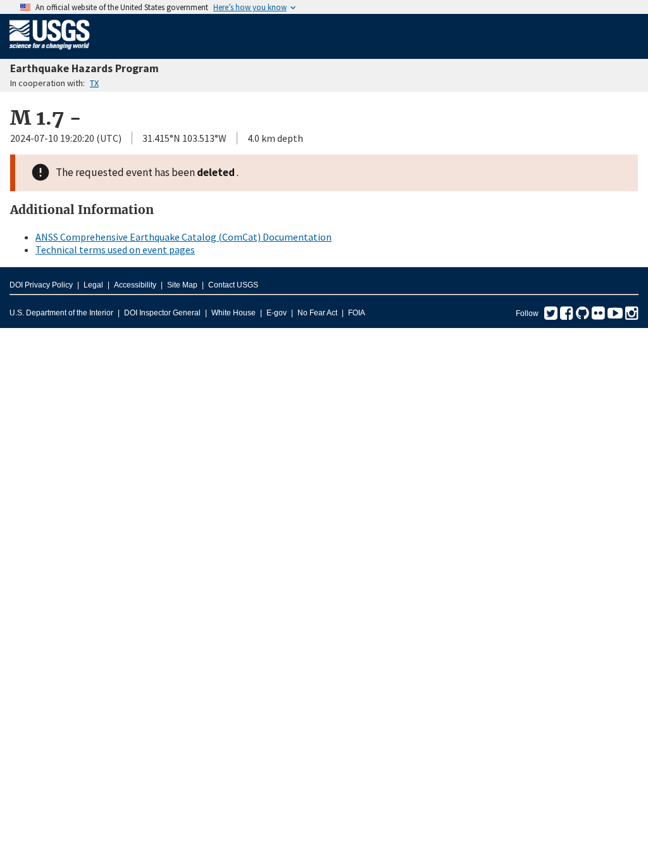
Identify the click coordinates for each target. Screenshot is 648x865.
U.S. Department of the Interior (61, 312)
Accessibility (135, 285)
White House (233, 312)
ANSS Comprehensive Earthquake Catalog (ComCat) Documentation (183, 236)
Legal (93, 285)
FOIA (356, 312)
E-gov (276, 312)
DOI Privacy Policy (41, 285)
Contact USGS (233, 285)
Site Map (182, 285)
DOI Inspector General (162, 312)
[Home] (49, 52)
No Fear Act (317, 312)
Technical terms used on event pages (115, 249)
